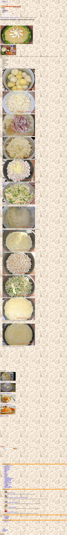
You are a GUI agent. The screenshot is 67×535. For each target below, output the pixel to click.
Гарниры (6, 471)
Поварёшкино (2, 17)
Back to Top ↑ (2, 446)
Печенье (6, 475)
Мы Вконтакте (7, 521)
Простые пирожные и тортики (9, 478)
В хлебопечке (7, 518)
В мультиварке (7, 517)
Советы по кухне (7, 487)
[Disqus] (33, 431)
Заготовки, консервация (8, 482)
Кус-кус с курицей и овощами (4, 415)
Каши (5, 476)
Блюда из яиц (7, 468)
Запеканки (6, 474)
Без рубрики (6, 484)
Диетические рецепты (8, 481)
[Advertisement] (14, 23)
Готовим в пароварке (8, 479)
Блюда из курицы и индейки (9, 465)
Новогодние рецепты (8, 486)
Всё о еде (4, 11)
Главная (4, 9)
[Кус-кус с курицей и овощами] (8, 414)
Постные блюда (7, 477)
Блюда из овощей (7, 467)
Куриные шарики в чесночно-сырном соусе (6, 393)
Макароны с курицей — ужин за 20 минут (5, 404)
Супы (5, 472)
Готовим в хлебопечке (8, 480)
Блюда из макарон (7, 469)
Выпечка (6, 470)
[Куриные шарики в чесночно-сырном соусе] (8, 391)
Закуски (6, 473)
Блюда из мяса (7, 466)
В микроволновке (7, 516)
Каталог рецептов (5, 1)
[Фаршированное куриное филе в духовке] (8, 380)
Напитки (6, 483)
